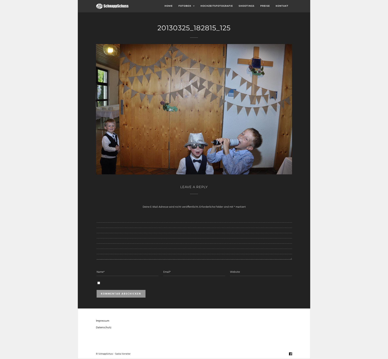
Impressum (102, 321)
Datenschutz (103, 327)
